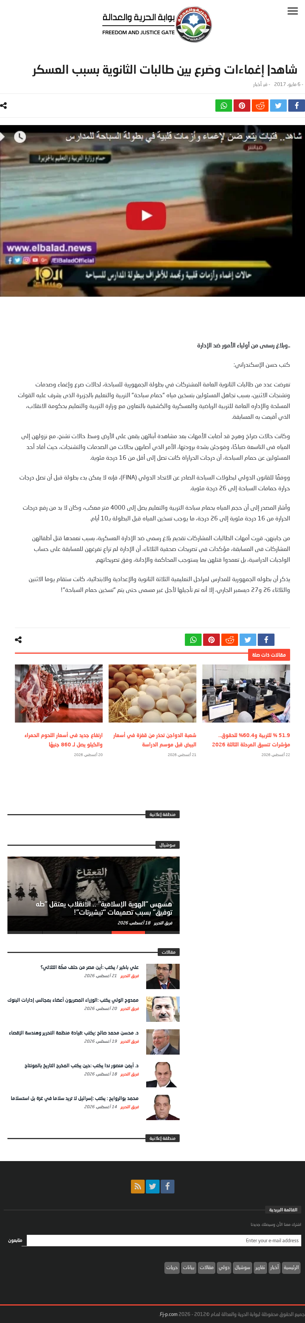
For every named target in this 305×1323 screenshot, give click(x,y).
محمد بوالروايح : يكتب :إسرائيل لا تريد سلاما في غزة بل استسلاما (75, 1098)
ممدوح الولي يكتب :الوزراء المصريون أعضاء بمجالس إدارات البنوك (73, 1000)
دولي (224, 1267)
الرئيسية (291, 1267)
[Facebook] (167, 1186)
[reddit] (260, 105)
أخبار (257, 84)
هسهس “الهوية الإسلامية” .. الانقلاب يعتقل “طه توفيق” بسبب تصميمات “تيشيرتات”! (104, 908)
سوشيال (242, 1267)
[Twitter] (153, 1186)
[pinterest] (242, 105)
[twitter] (278, 105)
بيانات (189, 1267)
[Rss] (138, 1186)
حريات (172, 1267)
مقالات (207, 1267)
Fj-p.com (168, 1314)
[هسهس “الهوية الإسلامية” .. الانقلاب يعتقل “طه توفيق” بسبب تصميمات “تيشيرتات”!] (93, 894)
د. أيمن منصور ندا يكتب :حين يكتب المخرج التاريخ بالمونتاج (82, 1065)
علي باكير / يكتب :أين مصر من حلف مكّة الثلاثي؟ (90, 967)
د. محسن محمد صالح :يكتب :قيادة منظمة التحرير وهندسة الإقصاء (74, 1033)
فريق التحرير (162, 922)
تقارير (260, 1267)
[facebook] (296, 105)
